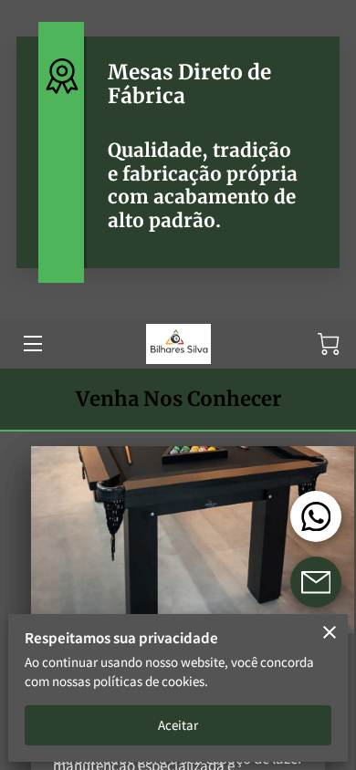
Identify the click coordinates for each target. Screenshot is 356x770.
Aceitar (178, 725)
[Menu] (31, 343)
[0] (329, 344)
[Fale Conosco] (315, 582)
